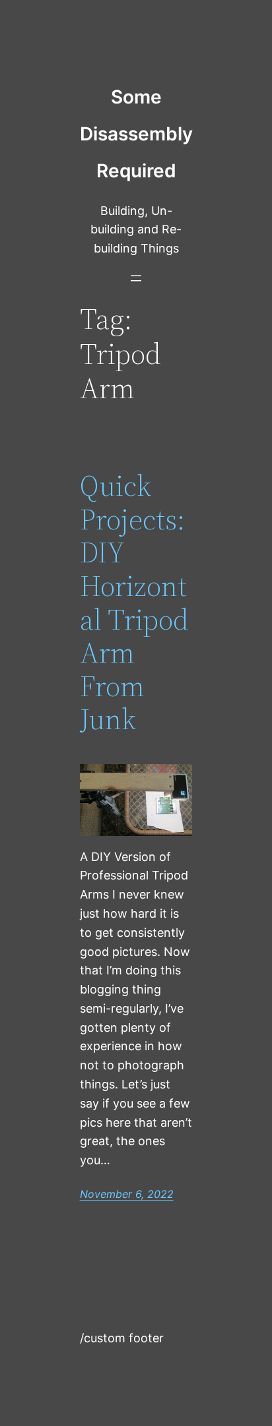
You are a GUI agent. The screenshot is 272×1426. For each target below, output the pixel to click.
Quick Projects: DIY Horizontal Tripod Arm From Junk (134, 602)
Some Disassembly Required (136, 134)
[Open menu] (136, 278)
